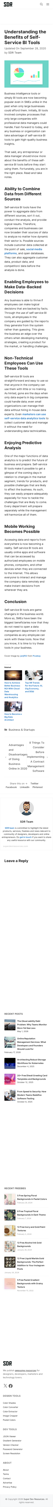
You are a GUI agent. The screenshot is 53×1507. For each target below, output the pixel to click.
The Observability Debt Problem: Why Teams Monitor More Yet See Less (32, 1024)
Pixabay (37, 656)
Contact (7, 1478)
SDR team (9, 828)
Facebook (11, 787)
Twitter (34, 783)
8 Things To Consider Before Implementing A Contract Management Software (35, 756)
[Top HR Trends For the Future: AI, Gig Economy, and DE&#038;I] (34, 675)
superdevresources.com (15, 846)
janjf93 (23, 656)
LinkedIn (24, 787)
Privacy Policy (9, 1487)
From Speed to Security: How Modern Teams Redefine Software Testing (31, 1095)
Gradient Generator (12, 1440)
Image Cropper (10, 1415)
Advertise (7, 1482)
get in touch (26, 837)
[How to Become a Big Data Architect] (13, 706)
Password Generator (13, 1449)
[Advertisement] (26, 15)
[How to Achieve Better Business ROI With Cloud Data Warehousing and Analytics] (13, 675)
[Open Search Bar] (41, 4)
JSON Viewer (9, 1436)
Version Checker (11, 1445)
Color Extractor (10, 1411)
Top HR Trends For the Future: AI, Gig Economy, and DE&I (34, 687)
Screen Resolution (11, 1453)
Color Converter (10, 1407)
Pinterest (38, 787)
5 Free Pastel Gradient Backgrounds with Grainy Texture (30, 1283)
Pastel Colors (9, 1420)
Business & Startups (22, 729)
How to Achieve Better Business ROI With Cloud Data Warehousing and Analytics (12, 689)
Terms (6, 1474)
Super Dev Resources (34, 1499)
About (6, 1470)
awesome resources (25, 1370)
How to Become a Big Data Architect (13, 717)
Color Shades (9, 1403)
